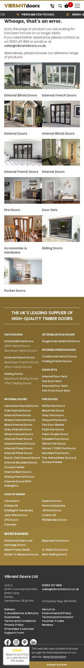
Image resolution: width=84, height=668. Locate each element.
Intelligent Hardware (18, 510)
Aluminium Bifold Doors (20, 351)
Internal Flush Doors (18, 439)
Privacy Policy (14, 625)
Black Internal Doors (18, 425)
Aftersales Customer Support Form (19, 631)
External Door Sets (55, 386)
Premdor (10, 524)
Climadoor (12, 501)
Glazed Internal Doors (19, 444)
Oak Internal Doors (17, 410)
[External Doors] (23, 126)
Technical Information (57, 617)
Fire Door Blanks (53, 425)
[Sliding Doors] (61, 241)
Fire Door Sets (51, 381)
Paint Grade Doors (55, 434)
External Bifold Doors (20, 95)
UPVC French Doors (18, 367)
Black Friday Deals (17, 550)
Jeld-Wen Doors (15, 515)
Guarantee (12, 617)
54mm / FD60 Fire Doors (59, 448)
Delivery (9, 609)
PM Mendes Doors (54, 520)
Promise (34, 14)
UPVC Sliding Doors (17, 383)
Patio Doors (13, 334)
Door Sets (49, 210)
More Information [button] (54, 657)
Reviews (47, 625)
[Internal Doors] (61, 164)
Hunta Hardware (53, 506)
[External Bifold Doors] (23, 88)
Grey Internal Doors (18, 429)
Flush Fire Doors (53, 429)
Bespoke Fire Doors (55, 541)
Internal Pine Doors (17, 415)
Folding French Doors (57, 361)
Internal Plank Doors (18, 453)
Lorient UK (49, 515)
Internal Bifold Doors (58, 133)
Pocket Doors (14, 290)
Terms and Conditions (20, 621)
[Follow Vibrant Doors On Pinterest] (26, 644)
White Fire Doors (53, 406)
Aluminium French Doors (21, 362)
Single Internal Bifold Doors (61, 341)
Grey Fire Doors (53, 415)
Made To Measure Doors (21, 554)
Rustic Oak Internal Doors (22, 458)
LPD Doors (11, 520)
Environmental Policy (56, 613)
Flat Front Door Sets (56, 391)
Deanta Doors (52, 501)
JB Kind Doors (51, 510)
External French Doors (59, 95)
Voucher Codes (53, 621)
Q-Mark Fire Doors (54, 550)
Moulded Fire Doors (55, 453)
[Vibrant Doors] (26, 6)
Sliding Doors (52, 248)
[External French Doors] (61, 88)
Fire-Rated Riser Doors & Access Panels (59, 460)
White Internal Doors (18, 434)
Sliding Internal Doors (19, 477)
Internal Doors (53, 172)
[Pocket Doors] (23, 283)
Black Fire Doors (53, 410)
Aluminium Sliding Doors (21, 379)
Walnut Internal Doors (19, 420)
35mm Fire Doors (54, 444)
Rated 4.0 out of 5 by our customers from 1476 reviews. (17, 657)
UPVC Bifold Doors (17, 346)
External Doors (15, 133)
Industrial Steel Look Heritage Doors (18, 543)
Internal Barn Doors (17, 472)
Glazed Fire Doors (54, 420)
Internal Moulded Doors (20, 462)
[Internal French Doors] (23, 164)
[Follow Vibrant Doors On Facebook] (8, 644)
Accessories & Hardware (15, 250)
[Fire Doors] (23, 202)
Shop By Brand (14, 494)
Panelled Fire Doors (55, 439)
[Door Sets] (61, 202)
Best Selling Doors (54, 554)
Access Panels (14, 467)
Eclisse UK (11, 506)
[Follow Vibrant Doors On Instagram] (17, 644)
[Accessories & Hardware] (23, 241)
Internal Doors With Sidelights (17, 483)
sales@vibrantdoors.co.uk (25, 46)
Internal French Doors (21, 172)
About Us (48, 609)
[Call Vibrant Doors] (52, 5)
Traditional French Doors (59, 356)
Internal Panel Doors (18, 448)
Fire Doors (12, 210)
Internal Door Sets (54, 376)
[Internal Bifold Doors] (61, 126)
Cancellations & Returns (21, 613)
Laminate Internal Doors (21, 406)
